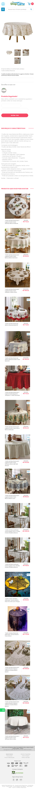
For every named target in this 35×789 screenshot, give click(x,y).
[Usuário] (3, 4)
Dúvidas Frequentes (25, 754)
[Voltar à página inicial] (17, 5)
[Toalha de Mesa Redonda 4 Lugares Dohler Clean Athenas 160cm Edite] (3, 90)
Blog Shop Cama (20, 779)
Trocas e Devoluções (9, 757)
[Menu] (3, 9)
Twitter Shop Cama (17, 779)
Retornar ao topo (32, 709)
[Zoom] (9, 52)
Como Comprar (25, 755)
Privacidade (9, 755)
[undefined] (17, 31)
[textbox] (20, 9)
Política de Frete (25, 757)
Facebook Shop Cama (13, 779)
